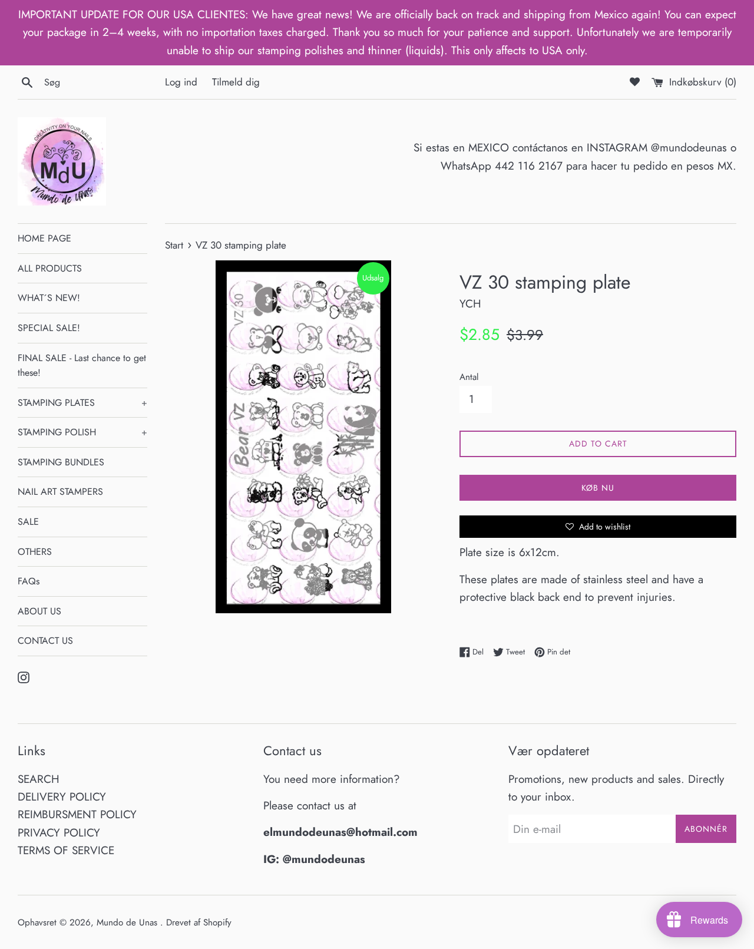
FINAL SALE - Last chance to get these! (82, 365)
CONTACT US (45, 640)
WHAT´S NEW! (49, 298)
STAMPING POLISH (82, 432)
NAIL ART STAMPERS (60, 491)
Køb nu (597, 488)
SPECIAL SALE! (49, 328)
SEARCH (38, 779)
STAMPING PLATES (82, 402)
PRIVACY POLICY (59, 833)
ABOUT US (39, 611)
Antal (469, 377)
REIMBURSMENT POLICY (77, 814)
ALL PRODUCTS (50, 268)
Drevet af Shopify (199, 922)
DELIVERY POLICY (62, 797)
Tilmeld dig (236, 82)
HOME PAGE (44, 238)
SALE (28, 521)
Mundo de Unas (128, 922)
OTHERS (35, 551)
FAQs (28, 581)
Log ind (181, 82)
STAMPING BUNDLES (61, 462)
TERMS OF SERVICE (66, 850)
